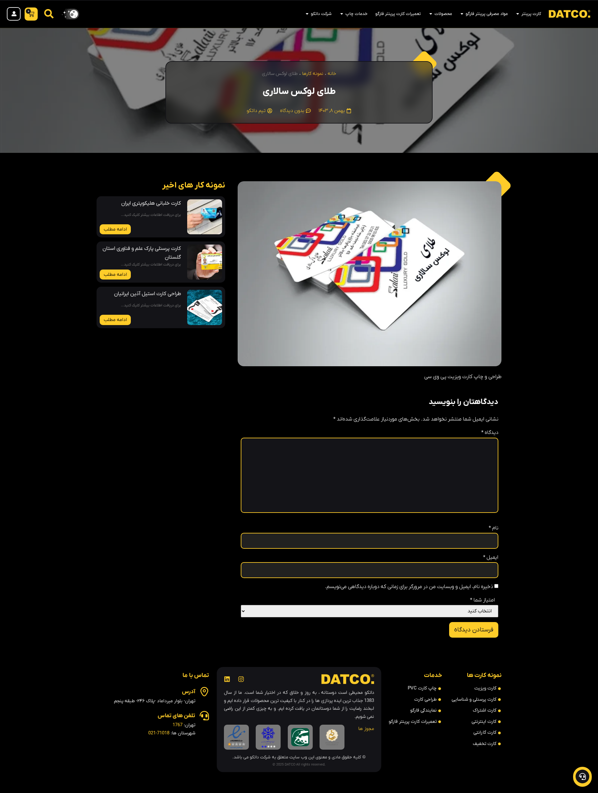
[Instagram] (241, 679)
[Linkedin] (227, 679)
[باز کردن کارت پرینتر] (517, 14)
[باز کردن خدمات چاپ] (341, 14)
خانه (332, 74)
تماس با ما (196, 675)
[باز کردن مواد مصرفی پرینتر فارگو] (462, 14)
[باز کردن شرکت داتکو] (307, 14)
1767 (178, 725)
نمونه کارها (312, 74)
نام (493, 528)
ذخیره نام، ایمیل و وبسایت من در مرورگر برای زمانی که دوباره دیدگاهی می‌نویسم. (409, 587)
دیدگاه (489, 432)
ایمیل (490, 557)
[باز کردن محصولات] (431, 14)
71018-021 (158, 733)
